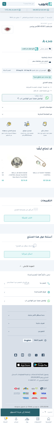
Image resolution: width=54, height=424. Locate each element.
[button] (8, 70)
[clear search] (7, 4)
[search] (4, 4)
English (27, 340)
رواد (27, 422)
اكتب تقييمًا (27, 218)
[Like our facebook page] (44, 355)
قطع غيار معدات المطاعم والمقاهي (33, 17)
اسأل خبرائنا (27, 254)
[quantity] (47, 412)
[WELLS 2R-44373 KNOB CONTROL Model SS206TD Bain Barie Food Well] (17, 169)
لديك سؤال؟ (39, 96)
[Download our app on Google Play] (40, 366)
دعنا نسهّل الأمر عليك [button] (36, 315)
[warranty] (45, 124)
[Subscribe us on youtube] (24, 355)
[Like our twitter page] (38, 355)
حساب (16, 422)
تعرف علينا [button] (40, 323)
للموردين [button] (41, 331)
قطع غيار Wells (14, 17)
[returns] (9, 124)
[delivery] (27, 124)
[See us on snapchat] (17, 355)
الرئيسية (48, 422)
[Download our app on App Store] (23, 366)
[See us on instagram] (31, 355)
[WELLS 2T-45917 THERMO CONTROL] (40, 169)
